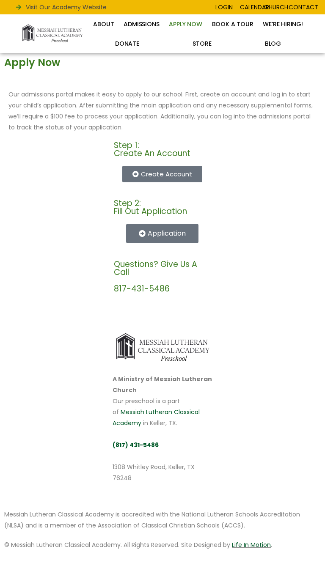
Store (202, 43)
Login (224, 7)
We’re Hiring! (283, 24)
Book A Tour (232, 24)
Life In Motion (251, 545)
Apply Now (185, 24)
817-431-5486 (142, 288)
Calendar (254, 7)
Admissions (141, 24)
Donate (127, 43)
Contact (303, 7)
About (103, 24)
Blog (273, 43)
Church (276, 7)
